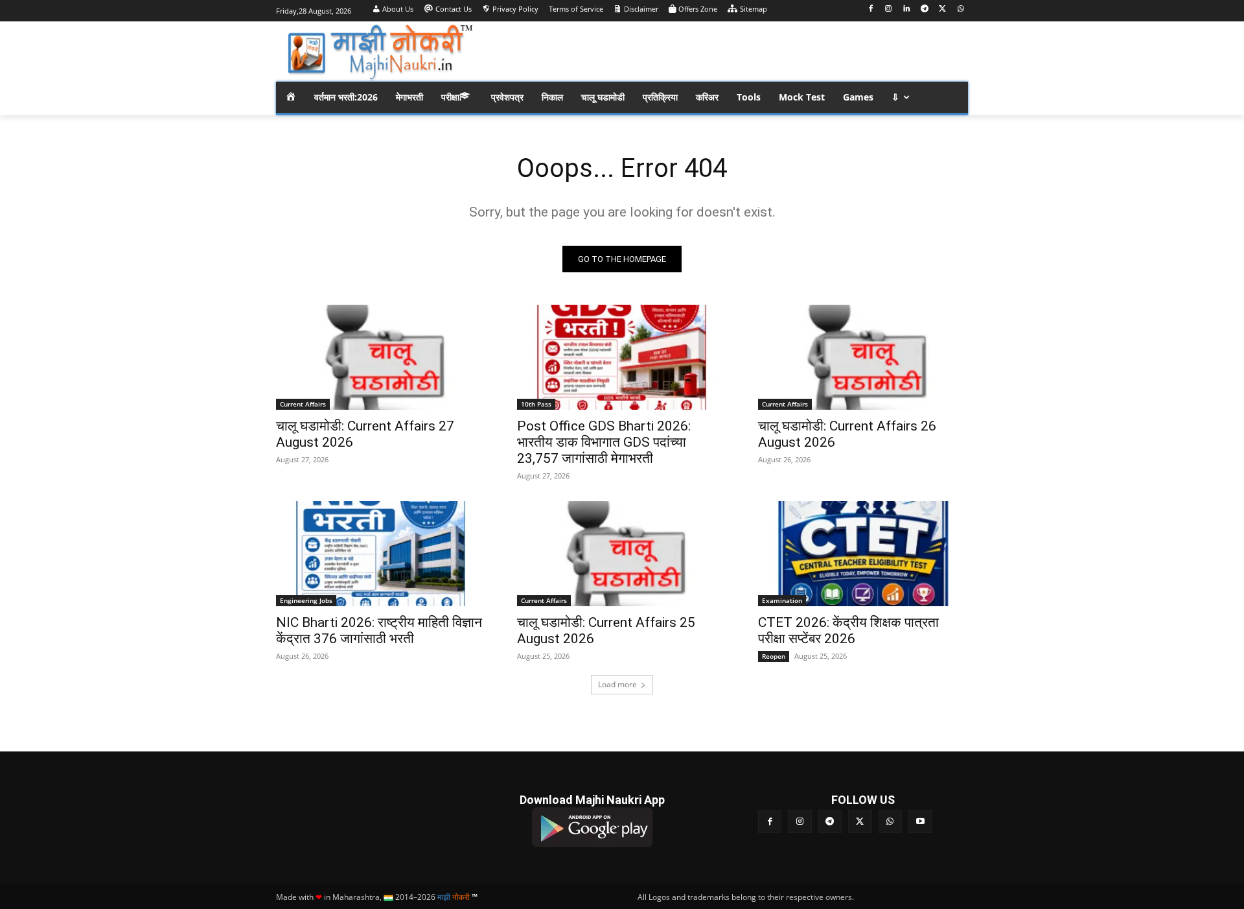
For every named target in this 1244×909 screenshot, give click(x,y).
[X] (942, 9)
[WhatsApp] (960, 9)
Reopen (773, 656)
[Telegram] (924, 9)
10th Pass (536, 403)
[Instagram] (888, 9)
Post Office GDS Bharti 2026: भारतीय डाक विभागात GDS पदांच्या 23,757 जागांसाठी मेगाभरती (604, 442)
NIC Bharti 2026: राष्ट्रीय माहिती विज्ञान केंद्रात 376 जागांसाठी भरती (379, 630)
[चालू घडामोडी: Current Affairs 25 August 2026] (622, 553)
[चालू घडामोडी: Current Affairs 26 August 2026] (863, 357)
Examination (782, 600)
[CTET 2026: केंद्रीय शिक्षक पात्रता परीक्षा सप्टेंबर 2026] (863, 553)
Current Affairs (303, 403)
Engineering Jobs (306, 600)
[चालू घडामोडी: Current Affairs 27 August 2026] (381, 357)
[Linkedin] (906, 9)
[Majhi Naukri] (379, 52)
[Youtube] (920, 821)
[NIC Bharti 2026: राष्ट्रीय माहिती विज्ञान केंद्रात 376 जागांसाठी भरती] (381, 553)
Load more (617, 684)
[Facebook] (870, 9)
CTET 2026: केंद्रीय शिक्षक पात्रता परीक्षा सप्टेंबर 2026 (848, 630)
